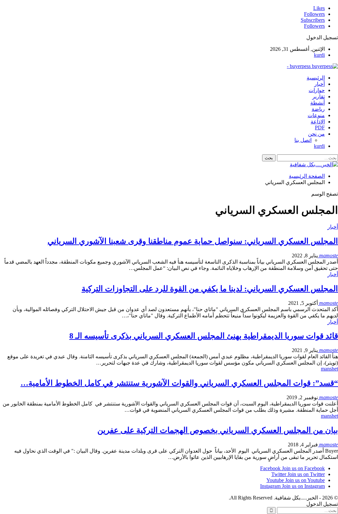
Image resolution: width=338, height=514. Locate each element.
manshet (329, 368)
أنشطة (317, 103)
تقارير (318, 96)
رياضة (318, 109)
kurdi (319, 55)
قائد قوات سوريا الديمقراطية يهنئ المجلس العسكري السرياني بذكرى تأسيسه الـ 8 (203, 336)
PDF (320, 127)
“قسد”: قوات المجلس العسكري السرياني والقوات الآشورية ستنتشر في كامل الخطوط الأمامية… (179, 383)
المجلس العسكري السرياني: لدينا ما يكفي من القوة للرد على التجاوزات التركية (210, 288)
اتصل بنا (303, 140)
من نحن (316, 134)
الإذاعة (318, 121)
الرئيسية (316, 77)
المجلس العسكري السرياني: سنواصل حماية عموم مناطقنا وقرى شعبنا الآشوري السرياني (193, 241)
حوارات (317, 90)
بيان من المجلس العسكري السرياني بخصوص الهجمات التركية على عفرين (217, 430)
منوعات (316, 115)
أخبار (319, 84)
